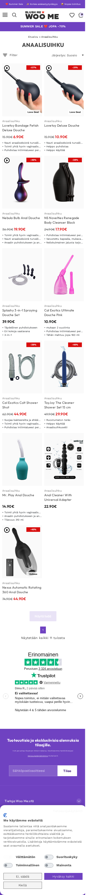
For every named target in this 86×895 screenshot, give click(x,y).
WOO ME (42, 16)
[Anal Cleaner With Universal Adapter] (64, 459)
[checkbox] (8, 857)
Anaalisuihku (11, 121)
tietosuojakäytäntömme (38, 756)
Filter (14, 55)
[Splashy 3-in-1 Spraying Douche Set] (22, 274)
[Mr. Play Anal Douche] (22, 459)
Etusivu (33, 36)
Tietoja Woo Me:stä (19, 801)
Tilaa (67, 771)
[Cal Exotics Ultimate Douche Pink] (64, 274)
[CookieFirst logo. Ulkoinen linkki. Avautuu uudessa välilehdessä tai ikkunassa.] (5, 815)
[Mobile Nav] (5, 15)
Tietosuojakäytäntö (68, 811)
